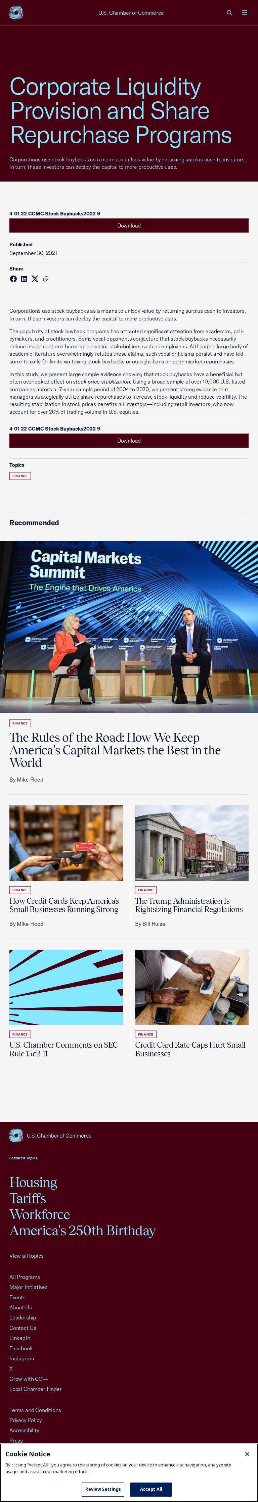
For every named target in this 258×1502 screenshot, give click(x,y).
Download (129, 225)
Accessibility (24, 1430)
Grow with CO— (28, 1378)
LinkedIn (19, 1338)
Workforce (39, 1214)
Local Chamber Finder (35, 1389)
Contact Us (22, 1327)
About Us (20, 1307)
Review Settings (103, 1489)
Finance (20, 476)
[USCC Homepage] (129, 1135)
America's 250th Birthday (82, 1230)
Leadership (22, 1317)
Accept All (151, 1489)
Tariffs (27, 1198)
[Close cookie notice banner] (247, 1454)
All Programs (24, 1276)
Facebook (21, 1348)
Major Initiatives (28, 1287)
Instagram (21, 1358)
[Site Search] (230, 13)
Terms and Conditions (35, 1410)
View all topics (26, 1255)
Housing (33, 1182)
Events (17, 1297)
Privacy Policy (25, 1420)
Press (16, 1440)
